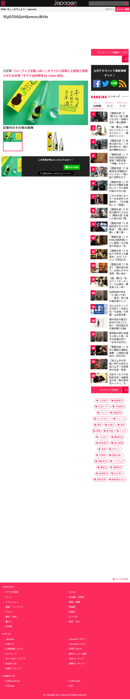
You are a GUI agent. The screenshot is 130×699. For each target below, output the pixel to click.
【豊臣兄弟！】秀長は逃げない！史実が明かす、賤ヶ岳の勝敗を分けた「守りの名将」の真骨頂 (118, 148)
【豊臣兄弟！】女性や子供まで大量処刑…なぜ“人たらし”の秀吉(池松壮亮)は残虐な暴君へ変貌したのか (119, 258)
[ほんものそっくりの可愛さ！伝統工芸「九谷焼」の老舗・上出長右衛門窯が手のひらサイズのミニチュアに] (99, 309)
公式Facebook (97, 83)
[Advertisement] (26, 43)
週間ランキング (76, 663)
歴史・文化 (74, 621)
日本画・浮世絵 (76, 597)
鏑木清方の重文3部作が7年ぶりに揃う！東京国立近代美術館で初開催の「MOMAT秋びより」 (118, 326)
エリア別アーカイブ (15, 658)
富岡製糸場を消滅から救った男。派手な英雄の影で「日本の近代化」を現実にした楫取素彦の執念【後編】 (118, 342)
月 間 (122, 105)
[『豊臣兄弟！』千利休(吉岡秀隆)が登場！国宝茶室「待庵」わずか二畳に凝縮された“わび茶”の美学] (99, 158)
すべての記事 (12, 592)
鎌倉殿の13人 (118, 479)
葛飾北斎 (101, 479)
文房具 (102, 455)
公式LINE (114, 83)
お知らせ (10, 643)
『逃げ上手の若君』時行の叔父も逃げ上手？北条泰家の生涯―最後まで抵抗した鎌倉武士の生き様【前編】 (118, 369)
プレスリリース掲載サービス (112, 52)
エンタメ (73, 616)
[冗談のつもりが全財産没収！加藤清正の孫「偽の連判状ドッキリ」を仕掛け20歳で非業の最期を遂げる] (99, 378)
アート (9, 597)
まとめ (72, 592)
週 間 (109, 105)
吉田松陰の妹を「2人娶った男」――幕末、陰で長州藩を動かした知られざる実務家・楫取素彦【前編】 (118, 299)
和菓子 (72, 611)
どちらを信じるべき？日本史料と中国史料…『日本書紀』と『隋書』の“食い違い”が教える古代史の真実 (118, 203)
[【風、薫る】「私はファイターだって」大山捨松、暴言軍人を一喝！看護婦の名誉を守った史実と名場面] (99, 282)
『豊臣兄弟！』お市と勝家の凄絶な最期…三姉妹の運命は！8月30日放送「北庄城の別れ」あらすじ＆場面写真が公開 (118, 356)
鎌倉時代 (117, 467)
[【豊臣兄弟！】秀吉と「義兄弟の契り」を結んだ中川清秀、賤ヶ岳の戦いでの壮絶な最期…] (99, 268)
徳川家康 (118, 443)
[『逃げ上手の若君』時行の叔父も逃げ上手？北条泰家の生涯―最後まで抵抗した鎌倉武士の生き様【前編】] (99, 364)
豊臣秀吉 (102, 461)
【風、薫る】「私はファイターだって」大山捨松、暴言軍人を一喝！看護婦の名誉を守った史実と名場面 (118, 285)
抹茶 (103, 449)
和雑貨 (72, 606)
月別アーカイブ (76, 658)
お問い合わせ (75, 648)
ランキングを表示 (108, 390)
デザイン (116, 449)
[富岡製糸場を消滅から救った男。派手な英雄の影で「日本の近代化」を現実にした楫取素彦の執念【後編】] (99, 337)
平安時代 (119, 406)
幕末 (123, 424)
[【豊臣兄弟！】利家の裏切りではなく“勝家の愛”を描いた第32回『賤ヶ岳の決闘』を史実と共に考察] (99, 213)
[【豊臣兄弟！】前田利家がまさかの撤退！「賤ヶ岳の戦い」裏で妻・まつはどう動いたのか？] (99, 227)
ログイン (109, 9)
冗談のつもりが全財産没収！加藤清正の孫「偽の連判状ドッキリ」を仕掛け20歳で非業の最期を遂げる (118, 381)
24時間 (97, 105)
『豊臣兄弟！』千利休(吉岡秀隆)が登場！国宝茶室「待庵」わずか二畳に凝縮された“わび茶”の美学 (118, 162)
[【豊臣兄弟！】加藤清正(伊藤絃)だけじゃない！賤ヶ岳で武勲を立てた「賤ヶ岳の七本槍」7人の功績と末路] (99, 172)
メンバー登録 (122, 9)
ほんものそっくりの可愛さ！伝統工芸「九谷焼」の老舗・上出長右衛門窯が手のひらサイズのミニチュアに (118, 313)
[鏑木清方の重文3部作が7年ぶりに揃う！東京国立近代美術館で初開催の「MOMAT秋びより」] (99, 323)
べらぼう (103, 436)
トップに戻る (121, 579)
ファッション (12, 601)
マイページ (11, 653)
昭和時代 (103, 473)
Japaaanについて (77, 643)
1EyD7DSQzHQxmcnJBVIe (25, 17)
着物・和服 (74, 601)
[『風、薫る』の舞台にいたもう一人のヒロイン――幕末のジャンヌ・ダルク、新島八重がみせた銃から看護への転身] (99, 131)
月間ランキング (13, 668)
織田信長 (118, 436)
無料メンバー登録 (77, 653)
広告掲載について (14, 648)
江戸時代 (103, 400)
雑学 (99, 424)
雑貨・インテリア (14, 606)
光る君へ (118, 473)
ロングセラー (103, 418)
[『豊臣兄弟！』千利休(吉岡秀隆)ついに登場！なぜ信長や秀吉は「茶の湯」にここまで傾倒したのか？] (99, 241)
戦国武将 (117, 412)
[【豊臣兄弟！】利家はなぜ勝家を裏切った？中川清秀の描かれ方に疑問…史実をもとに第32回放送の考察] (99, 186)
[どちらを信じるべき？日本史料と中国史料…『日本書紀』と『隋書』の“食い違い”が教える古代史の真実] (99, 199)
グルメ (9, 611)
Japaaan (65, 3)
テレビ (123, 430)
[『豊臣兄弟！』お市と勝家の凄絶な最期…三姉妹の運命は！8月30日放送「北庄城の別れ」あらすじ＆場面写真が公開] (99, 351)
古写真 (9, 626)
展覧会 (103, 467)
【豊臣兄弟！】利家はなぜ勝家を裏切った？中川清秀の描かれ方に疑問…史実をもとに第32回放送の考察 (118, 189)
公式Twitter (105, 83)
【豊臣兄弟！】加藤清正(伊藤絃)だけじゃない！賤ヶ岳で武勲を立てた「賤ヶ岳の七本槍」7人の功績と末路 (118, 177)
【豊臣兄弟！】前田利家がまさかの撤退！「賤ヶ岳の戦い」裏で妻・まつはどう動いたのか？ (118, 230)
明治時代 (103, 443)
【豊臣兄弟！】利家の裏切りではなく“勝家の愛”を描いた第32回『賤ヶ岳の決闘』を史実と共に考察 (118, 216)
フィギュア (118, 461)
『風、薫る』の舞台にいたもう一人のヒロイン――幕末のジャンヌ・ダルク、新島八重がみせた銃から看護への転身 (118, 136)
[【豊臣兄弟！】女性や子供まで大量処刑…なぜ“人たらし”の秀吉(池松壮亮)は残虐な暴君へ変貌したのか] (99, 254)
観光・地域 (11, 616)
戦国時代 (118, 400)
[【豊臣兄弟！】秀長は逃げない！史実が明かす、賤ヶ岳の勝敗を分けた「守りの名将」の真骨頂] (99, 144)
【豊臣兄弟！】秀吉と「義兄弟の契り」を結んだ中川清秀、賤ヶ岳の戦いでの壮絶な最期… (118, 271)
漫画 (98, 430)
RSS (122, 83)
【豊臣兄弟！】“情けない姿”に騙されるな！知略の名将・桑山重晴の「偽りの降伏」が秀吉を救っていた (118, 120)
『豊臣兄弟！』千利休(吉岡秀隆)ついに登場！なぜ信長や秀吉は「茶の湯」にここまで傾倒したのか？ (118, 244)
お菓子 (111, 424)
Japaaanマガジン (77, 638)
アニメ (103, 412)
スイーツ (120, 418)
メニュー (3, 3)
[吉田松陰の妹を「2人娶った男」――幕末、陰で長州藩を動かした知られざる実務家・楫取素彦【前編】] (99, 296)
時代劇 (110, 430)
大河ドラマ (103, 406)
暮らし (9, 621)
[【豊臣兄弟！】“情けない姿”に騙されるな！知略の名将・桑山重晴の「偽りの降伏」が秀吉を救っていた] (99, 117)
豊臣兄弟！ (117, 455)
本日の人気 (11, 663)
